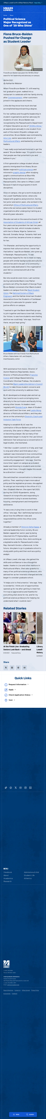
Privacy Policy (35, 990)
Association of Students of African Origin (20, 222)
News (11, 15)
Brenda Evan (20, 407)
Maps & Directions (8, 990)
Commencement (15, 97)
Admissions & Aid (31, 872)
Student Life (29, 875)
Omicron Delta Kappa (30, 527)
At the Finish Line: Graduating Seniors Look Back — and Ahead (17, 648)
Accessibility (6, 993)
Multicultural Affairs (11, 141)
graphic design (19, 172)
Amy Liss (7, 138)
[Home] (8, 9)
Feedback (14, 993)
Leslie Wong (36, 410)
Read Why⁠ (37, 3)
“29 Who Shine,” (35, 126)
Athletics (28, 878)
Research (8, 881)
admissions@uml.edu (13, 984)
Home (5, 15)
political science (26, 169)
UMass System (26, 990)
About (6, 875)
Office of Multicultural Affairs (26, 205)
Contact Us (18, 990)
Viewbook (8, 872)
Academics (8, 878)
